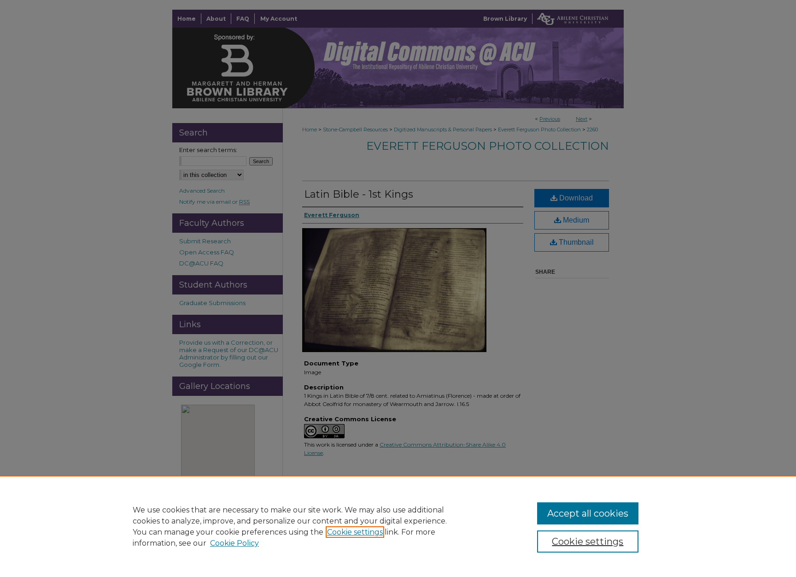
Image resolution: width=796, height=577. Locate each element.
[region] (398, 526)
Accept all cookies (587, 513)
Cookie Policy (234, 543)
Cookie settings (355, 532)
